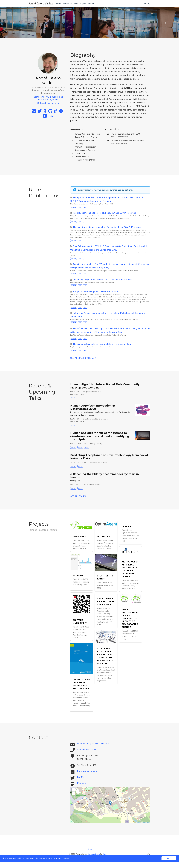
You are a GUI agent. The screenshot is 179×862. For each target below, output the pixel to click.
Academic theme (94, 854)
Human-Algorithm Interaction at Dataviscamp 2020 (92, 407)
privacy (89, 849)
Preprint (73, 207)
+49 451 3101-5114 (86, 749)
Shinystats (79, 575)
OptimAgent (104, 536)
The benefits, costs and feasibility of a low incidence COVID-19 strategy (107, 227)
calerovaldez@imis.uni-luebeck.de (93, 743)
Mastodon (82, 783)
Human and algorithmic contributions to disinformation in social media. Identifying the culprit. (99, 436)
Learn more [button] (67, 858)
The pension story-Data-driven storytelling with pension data (102, 344)
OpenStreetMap (146, 822)
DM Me (80, 777)
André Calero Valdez (41, 3)
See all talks (78, 496)
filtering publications (122, 190)
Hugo (104, 854)
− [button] (73, 793)
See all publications (82, 358)
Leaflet (138, 822)
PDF (80, 207)
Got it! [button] (169, 858)
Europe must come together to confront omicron (96, 291)
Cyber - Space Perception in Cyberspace (105, 601)
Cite (85, 207)
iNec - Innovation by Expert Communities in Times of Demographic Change (130, 618)
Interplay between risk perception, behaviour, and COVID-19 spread (104, 213)
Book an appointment (87, 771)
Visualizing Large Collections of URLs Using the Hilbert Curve (102, 279)
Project (73, 398)
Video (86, 447)
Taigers (126, 526)
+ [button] (73, 790)
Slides (80, 447)
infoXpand (79, 536)
